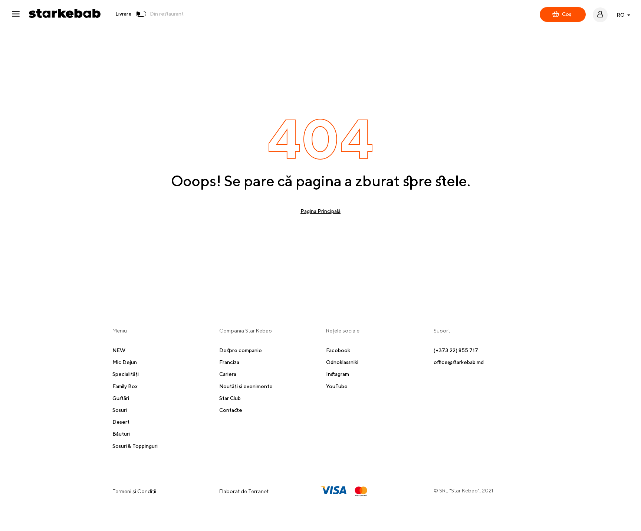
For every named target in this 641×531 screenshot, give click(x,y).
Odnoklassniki (342, 362)
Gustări (120, 398)
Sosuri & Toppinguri (135, 446)
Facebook (338, 350)
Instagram (337, 374)
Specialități (125, 374)
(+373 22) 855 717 (456, 350)
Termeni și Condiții (134, 491)
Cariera (227, 374)
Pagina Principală (320, 211)
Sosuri (119, 410)
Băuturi (121, 434)
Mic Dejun (124, 362)
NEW (118, 350)
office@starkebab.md (459, 362)
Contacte (230, 410)
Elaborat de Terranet (244, 491)
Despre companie (240, 350)
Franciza (229, 362)
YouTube (337, 386)
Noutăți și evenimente (246, 386)
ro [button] (621, 15)
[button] (20, 15)
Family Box (125, 386)
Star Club (230, 398)
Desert (120, 422)
